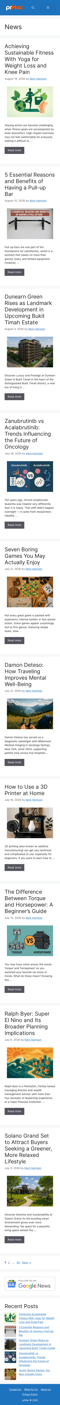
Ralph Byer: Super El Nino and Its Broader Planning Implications (27, 1023)
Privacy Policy (30, 1394)
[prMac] (15, 7)
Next (26, 1262)
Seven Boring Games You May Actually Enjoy (25, 555)
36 (18, 1262)
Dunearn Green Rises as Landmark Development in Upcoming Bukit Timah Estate (28, 309)
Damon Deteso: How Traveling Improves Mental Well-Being (25, 674)
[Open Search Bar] (33, 7)
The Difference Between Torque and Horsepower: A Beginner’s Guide (29, 901)
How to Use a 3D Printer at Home (26, 789)
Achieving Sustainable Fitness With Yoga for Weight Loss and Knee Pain (29, 59)
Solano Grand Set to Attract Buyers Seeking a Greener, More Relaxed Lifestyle (28, 1148)
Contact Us (15, 1389)
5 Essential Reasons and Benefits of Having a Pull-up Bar (30, 184)
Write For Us (31, 1389)
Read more (14, 150)
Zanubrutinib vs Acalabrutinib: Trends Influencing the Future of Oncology (28, 434)
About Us (46, 1389)
